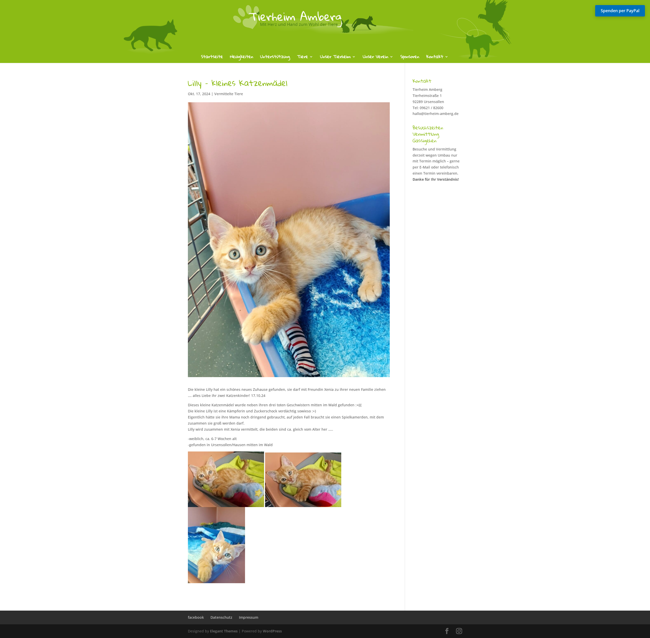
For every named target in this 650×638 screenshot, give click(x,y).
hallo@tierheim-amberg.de (436, 113)
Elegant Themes (224, 631)
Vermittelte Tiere (228, 93)
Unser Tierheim (335, 58)
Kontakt (434, 58)
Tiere (302, 58)
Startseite (212, 58)
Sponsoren (409, 58)
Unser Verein (375, 58)
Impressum (248, 617)
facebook (196, 617)
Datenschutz (221, 617)
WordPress (272, 631)
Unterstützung (275, 58)
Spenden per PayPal (620, 10)
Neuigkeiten (241, 58)
